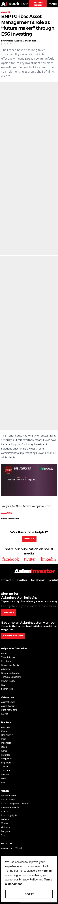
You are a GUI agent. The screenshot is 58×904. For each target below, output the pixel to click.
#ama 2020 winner (10, 518)
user (24, 4)
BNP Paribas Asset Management (19, 40)
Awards (6, 513)
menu (52, 4)
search (14, 4)
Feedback (29, 538)
